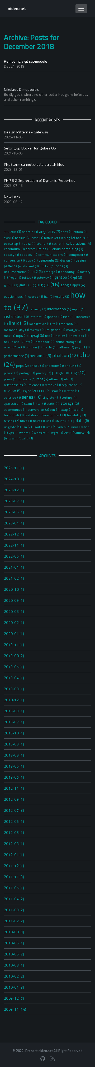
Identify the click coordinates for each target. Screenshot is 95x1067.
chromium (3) (15, 249)
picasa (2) (11, 372)
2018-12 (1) (14, 700)
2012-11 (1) (14, 788)
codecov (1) (29, 254)
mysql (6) (36, 335)
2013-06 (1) (14, 766)
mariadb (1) (69, 324)
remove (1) (53, 385)
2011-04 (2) (14, 898)
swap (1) (67, 409)
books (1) (82, 238)
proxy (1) (11, 379)
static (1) (53, 403)
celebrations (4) (78, 243)
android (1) (30, 231)
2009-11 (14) (15, 1009)
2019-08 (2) (14, 655)
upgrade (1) (13, 427)
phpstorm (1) (55, 365)
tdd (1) (78, 409)
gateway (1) (46, 277)
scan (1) (57, 391)
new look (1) (80, 335)
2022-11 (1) (14, 545)
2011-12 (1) (14, 865)
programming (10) (69, 372)
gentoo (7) (64, 277)
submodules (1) (16, 409)
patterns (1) (66, 347)
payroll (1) (82, 347)
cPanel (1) (44, 243)
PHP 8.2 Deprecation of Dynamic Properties (39, 180)
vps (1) (14, 432)
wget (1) (57, 432)
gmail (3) (26, 285)
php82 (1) (37, 365)
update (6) (80, 421)
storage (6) (69, 403)
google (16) (46, 284)
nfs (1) (31, 341)
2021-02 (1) (14, 578)
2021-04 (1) (14, 567)
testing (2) (12, 420)
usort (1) (39, 427)
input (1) (78, 309)
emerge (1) (52, 271)
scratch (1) (71, 391)
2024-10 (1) (14, 479)
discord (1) (31, 266)
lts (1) (56, 324)
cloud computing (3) (67, 249)
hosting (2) (61, 296)
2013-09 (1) (14, 755)
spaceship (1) (14, 403)
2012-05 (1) (14, 832)
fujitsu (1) (29, 277)
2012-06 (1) (14, 821)
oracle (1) (50, 347)
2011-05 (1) (14, 887)
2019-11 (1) (14, 644)
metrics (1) (38, 330)
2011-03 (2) (14, 910)
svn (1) (55, 409)
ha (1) (48, 296)
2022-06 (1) (14, 556)
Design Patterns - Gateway (26, 132)
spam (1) (31, 403)
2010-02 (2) (14, 976)
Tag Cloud (47, 222)
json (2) (69, 316)
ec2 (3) (38, 271)
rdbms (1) (56, 379)
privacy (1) (44, 373)
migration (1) (56, 330)
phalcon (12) (65, 355)
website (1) (42, 432)
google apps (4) (72, 285)
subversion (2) (39, 409)
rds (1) (68, 379)
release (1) (36, 385)
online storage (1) (68, 341)
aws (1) (9, 238)
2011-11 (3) (14, 876)
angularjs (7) (50, 231)
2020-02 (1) (14, 622)
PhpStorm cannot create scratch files (34, 164)
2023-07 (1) (14, 501)
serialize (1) (13, 397)
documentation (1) (18, 271)
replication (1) (72, 385)
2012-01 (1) (14, 854)
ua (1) (50, 421)
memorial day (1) (17, 330)
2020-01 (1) (14, 633)
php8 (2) (23, 365)
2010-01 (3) (14, 987)
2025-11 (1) (14, 467)
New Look (12, 196)
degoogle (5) (49, 260)
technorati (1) (14, 415)
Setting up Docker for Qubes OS (30, 148)
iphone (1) (55, 316)
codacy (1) (12, 254)
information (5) (59, 309)
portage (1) (27, 373)
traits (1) (39, 421)
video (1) (65, 427)
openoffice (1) (15, 347)
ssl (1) (42, 403)
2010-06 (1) (14, 943)
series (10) (32, 397)
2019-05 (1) (14, 666)
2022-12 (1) (14, 534)
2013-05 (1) (14, 777)
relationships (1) (16, 385)
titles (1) (26, 421)
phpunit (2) (73, 365)
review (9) (13, 390)
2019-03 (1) (14, 689)
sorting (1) (69, 397)
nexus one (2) (15, 341)
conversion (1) (15, 260)
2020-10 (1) (14, 589)
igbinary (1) (38, 309)
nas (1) (50, 335)
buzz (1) (30, 243)
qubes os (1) (27, 379)
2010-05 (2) (14, 954)
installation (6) (17, 316)
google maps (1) (16, 296)
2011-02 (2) (14, 921)
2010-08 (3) (14, 932)
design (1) (67, 260)
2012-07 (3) (14, 810)
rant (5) (42, 379)
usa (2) (27, 426)
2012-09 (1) (14, 799)
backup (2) (23, 237)
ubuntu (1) (63, 421)
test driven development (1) (46, 415)
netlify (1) (63, 335)
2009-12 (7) (14, 998)
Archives (47, 455)
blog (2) (70, 237)
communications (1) (53, 254)
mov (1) (10, 335)
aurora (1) (81, 231)
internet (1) (38, 316)
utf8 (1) (52, 427)
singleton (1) (52, 397)
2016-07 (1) (14, 722)
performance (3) (17, 355)
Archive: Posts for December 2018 (31, 42)
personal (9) (41, 355)
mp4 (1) (22, 335)
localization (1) (40, 324)
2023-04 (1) (14, 523)
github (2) (11, 285)
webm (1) (26, 432)
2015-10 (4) (14, 733)
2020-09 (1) (14, 600)
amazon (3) (13, 231)
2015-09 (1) (14, 744)
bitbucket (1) (54, 238)
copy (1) (32, 260)
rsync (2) (30, 390)
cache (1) (59, 243)
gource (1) (36, 296)
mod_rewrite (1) (78, 330)
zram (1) (15, 438)
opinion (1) (34, 347)
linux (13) (19, 323)
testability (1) (76, 415)
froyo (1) (15, 277)
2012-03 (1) (14, 843)
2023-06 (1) (14, 512)
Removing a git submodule (25, 61)
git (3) (77, 277)
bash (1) (38, 238)
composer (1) (78, 254)
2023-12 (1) (14, 490)
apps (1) (67, 231)
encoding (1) (70, 271)
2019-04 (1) (14, 677)
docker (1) (47, 266)
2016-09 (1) (14, 711)
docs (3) (61, 266)
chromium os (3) (39, 249)
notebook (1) (45, 341)
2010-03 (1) (14, 965)
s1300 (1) (44, 391)
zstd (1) (27, 438)
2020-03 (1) (14, 611)
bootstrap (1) (14, 243)
